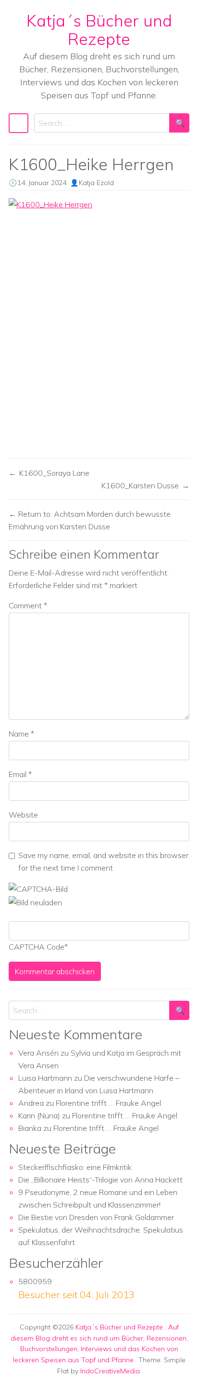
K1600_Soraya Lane (54, 473)
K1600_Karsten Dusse (140, 485)
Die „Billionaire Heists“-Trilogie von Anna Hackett (100, 1179)
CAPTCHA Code (36, 947)
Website (23, 814)
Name (21, 733)
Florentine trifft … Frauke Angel (108, 1103)
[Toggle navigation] (18, 123)
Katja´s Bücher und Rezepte (99, 29)
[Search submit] (179, 123)
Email (20, 774)
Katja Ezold (96, 182)
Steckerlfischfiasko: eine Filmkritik (75, 1167)
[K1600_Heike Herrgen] (99, 324)
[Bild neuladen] (35, 901)
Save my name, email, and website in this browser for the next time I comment (103, 861)
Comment (28, 605)
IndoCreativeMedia (110, 1371)
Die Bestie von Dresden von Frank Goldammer (96, 1217)
